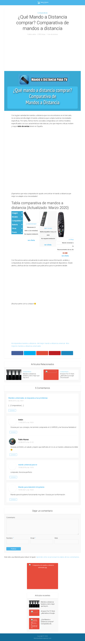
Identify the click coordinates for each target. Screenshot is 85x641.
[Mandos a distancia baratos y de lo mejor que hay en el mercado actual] (35, 603)
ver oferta (31, 240)
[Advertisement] (42, 53)
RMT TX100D (48, 228)
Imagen (15, 213)
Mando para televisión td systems (31, 487)
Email (33, 538)
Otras (14, 228)
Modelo (15, 217)
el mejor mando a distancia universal (51, 343)
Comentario (10, 517)
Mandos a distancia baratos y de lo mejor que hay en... (48, 604)
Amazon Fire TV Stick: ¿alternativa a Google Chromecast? (67, 375)
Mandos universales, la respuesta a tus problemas (28, 398)
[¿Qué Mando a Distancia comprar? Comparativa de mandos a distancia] (35, 623)
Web (56, 538)
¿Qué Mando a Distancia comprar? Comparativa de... (47, 622)
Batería (15, 224)
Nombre (10, 538)
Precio (14, 232)
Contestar (12, 410)
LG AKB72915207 (31, 224)
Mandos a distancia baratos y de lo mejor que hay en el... (31, 375)
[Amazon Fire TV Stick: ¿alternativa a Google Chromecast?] (35, 613)
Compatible (16, 221)
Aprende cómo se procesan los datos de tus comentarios (57, 557)
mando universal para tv (27, 465)
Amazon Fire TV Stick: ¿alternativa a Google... (48, 612)
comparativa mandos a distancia (24, 343)
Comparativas (42, 13)
